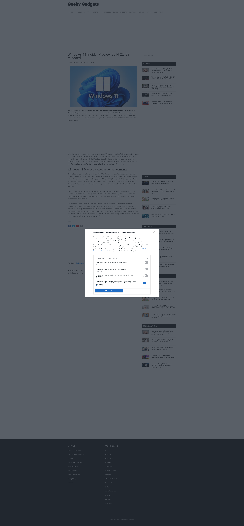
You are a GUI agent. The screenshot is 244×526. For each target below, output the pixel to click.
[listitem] (122, 258)
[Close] (155, 232)
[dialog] (122, 263)
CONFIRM (108, 290)
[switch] (145, 262)
